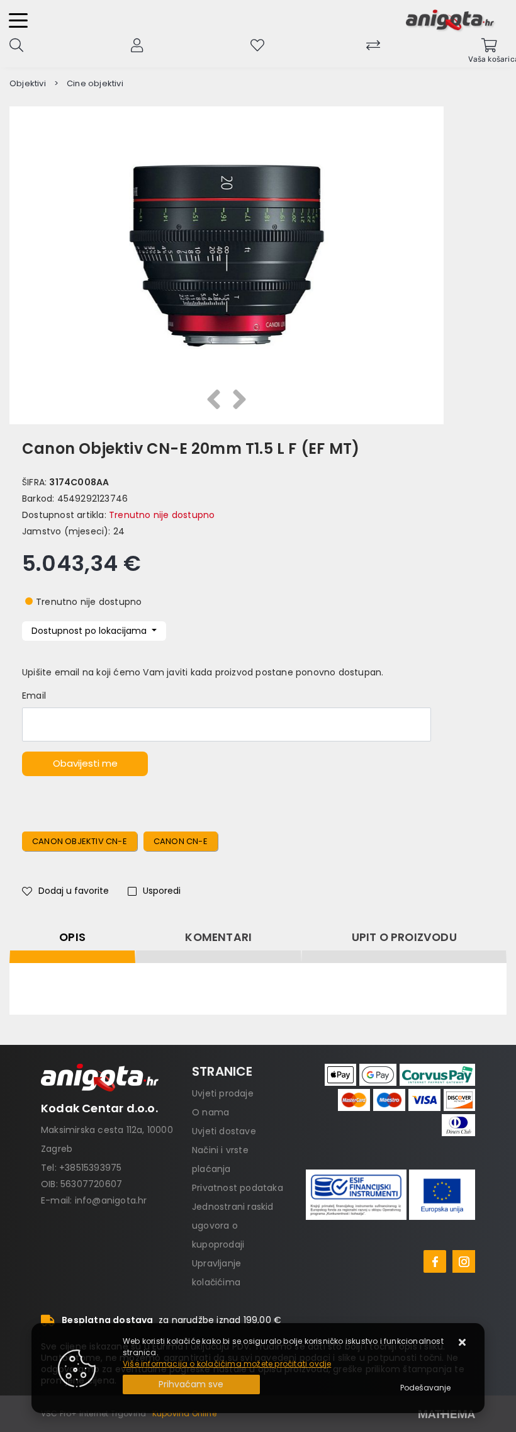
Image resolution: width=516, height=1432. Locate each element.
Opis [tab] (72, 937)
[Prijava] (137, 44)
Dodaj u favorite (73, 890)
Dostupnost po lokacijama (90, 630)
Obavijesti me (85, 763)
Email (34, 695)
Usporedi (162, 890)
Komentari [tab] (218, 937)
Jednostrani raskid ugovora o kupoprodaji (233, 1225)
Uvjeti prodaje (223, 1093)
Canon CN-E (181, 841)
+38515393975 (90, 1167)
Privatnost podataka (237, 1187)
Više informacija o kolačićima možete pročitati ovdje (227, 1363)
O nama (210, 1112)
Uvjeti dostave (224, 1131)
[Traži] (16, 44)
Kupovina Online (184, 1413)
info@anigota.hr (111, 1200)
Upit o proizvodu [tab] (404, 937)
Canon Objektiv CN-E (79, 841)
